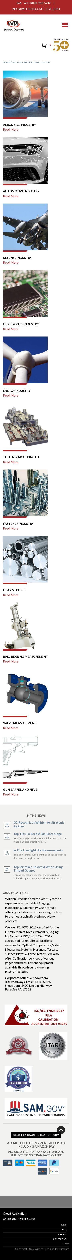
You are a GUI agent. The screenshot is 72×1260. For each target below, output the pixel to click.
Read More (10, 129)
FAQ (64, 1229)
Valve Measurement (19, 723)
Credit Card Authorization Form (36, 1134)
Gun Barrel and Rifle (20, 789)
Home (6, 62)
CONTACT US (59, 1239)
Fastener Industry (18, 523)
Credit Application (14, 1213)
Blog (63, 1225)
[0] (44, 46)
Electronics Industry (21, 324)
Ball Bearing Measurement (25, 656)
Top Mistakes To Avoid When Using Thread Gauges (38, 868)
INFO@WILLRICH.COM (27, 9)
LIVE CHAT (53, 9)
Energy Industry (17, 390)
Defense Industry (17, 257)
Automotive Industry (21, 191)
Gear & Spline (13, 590)
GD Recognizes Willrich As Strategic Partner (38, 824)
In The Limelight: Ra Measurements (38, 850)
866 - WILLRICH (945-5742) (34, 3)
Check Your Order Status (19, 1218)
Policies (62, 1234)
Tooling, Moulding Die (21, 457)
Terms (65, 1243)
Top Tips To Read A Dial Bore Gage (37, 834)
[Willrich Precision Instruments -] (14, 24)
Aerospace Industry (19, 124)
